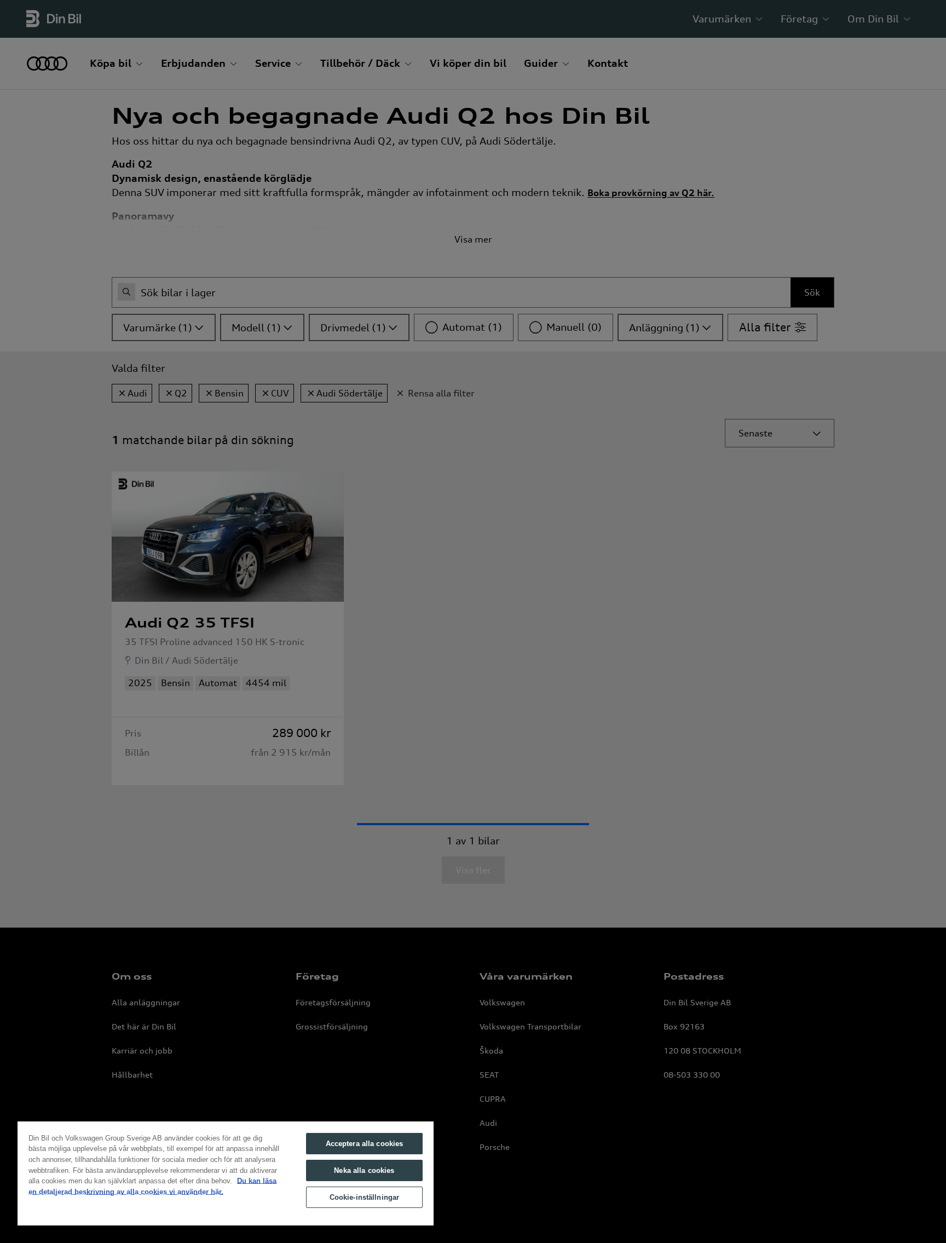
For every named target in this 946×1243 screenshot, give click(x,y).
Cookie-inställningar (365, 1197)
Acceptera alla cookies (364, 1144)
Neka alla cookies (364, 1170)
